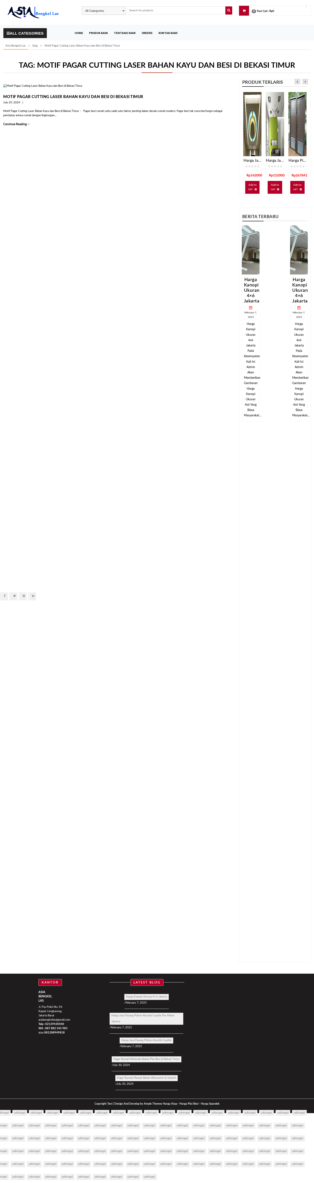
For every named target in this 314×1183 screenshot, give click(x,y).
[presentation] (297, 81)
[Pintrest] (23, 596)
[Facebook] (4, 596)
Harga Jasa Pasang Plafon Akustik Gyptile (146, 1040)
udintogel (19, 1112)
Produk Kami (98, 33)
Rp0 (271, 11)
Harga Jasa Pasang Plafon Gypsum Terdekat (252, 161)
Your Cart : (263, 11)
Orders (147, 33)
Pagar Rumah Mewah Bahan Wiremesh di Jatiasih (146, 1078)
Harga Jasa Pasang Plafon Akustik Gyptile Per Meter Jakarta (143, 1018)
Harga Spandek (210, 1103)
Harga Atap (170, 1103)
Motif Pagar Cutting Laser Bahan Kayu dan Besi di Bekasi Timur (73, 97)
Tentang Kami (125, 33)
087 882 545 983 (56, 1028)
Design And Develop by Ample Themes (138, 1103)
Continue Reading (16, 124)
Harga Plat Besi (188, 1103)
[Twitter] (14, 596)
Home (79, 33)
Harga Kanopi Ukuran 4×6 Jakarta (276, 290)
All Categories (27, 33)
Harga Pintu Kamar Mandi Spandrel (297, 161)
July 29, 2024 (11, 102)
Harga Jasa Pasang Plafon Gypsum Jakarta (275, 161)
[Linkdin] (33, 596)
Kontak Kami (168, 33)
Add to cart (252, 187)
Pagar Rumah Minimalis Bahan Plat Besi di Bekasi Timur (146, 1059)
